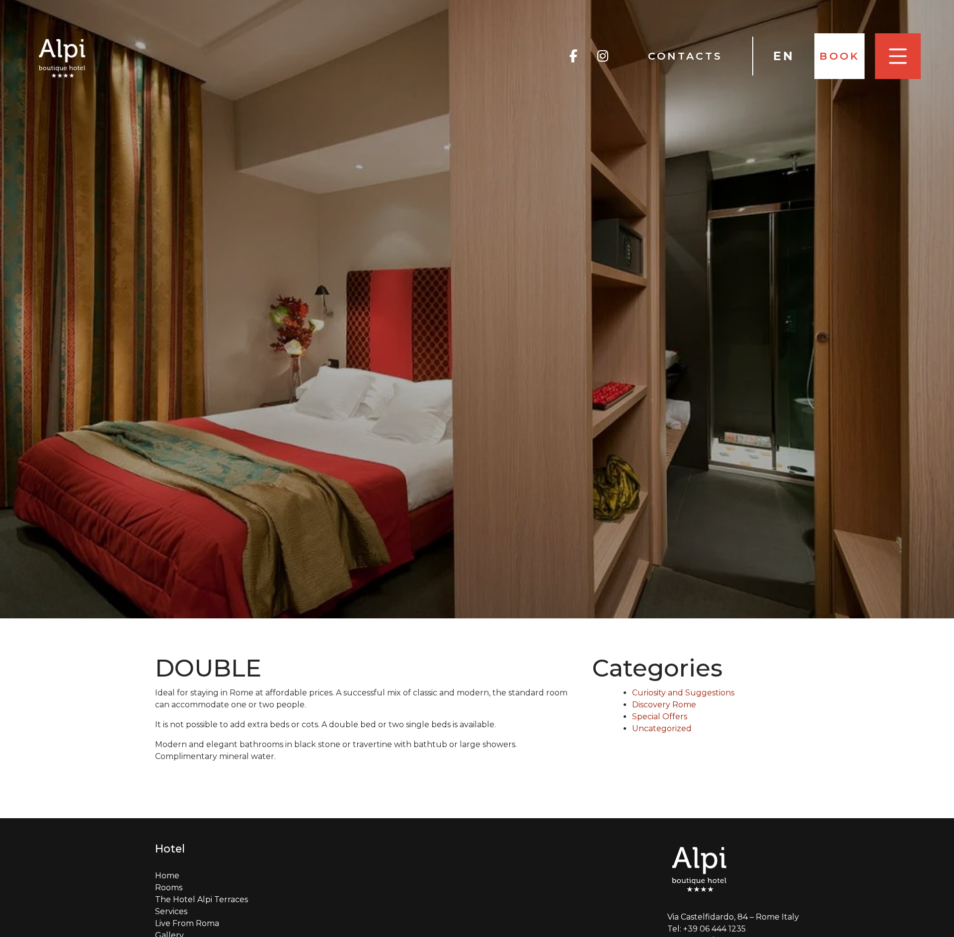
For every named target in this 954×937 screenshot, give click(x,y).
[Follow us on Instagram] (602, 56)
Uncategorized (662, 728)
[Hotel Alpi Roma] (62, 57)
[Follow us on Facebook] (573, 56)
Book (839, 56)
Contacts (685, 56)
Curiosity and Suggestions (683, 692)
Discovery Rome (664, 704)
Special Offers (659, 716)
